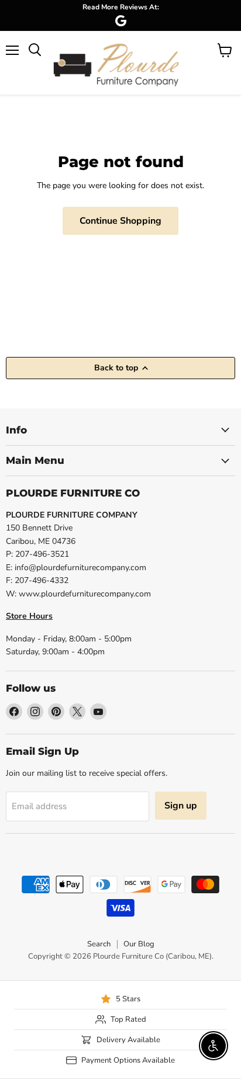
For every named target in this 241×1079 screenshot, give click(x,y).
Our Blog (138, 944)
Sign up (180, 805)
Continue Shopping (120, 220)
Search (99, 944)
